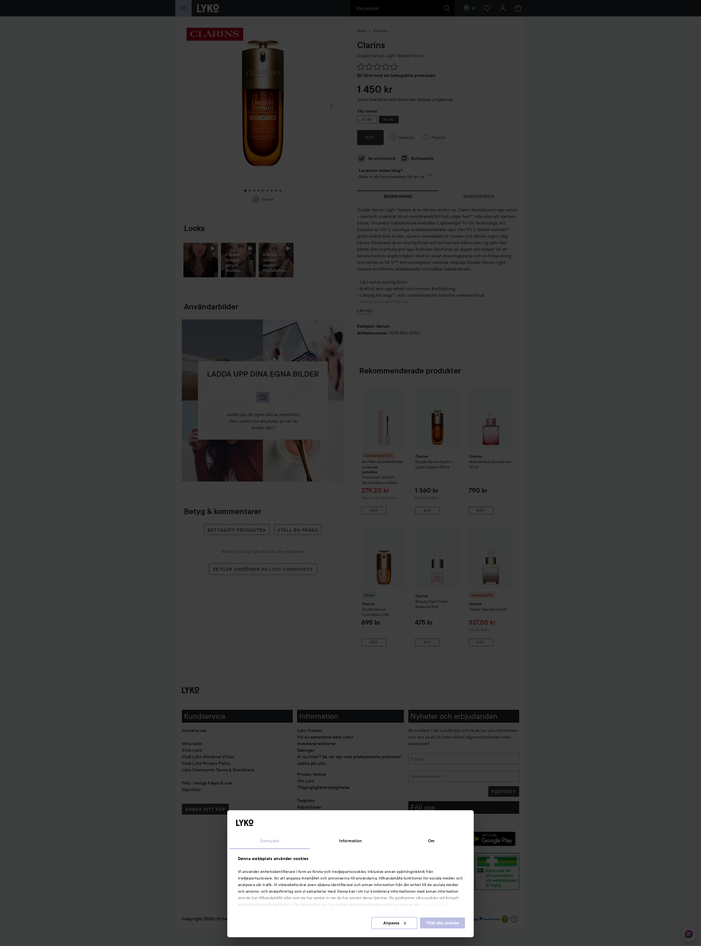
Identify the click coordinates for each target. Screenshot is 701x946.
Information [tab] (350, 840)
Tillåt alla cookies (442, 923)
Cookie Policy (433, 904)
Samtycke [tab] (269, 840)
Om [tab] (431, 840)
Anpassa (391, 923)
